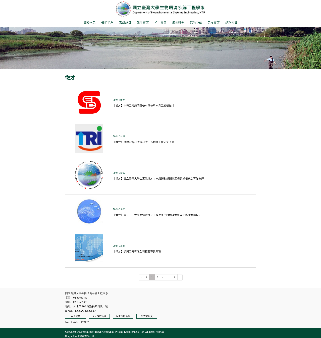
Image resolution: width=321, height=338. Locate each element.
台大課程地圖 (99, 316)
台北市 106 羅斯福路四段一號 (90, 306)
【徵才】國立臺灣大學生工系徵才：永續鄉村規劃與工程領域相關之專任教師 (158, 178)
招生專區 (160, 23)
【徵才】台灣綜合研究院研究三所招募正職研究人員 (143, 142)
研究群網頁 (147, 316)
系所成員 (125, 23)
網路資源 (231, 23)
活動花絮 (196, 23)
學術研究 (178, 23)
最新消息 (107, 23)
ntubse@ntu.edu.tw (85, 310)
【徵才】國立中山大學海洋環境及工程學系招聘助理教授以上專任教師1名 (156, 215)
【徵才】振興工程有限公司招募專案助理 (137, 251)
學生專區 (143, 23)
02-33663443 (80, 297)
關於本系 (90, 23)
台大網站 (75, 316)
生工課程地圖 (123, 316)
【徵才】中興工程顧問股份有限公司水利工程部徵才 (143, 105)
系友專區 (214, 23)
